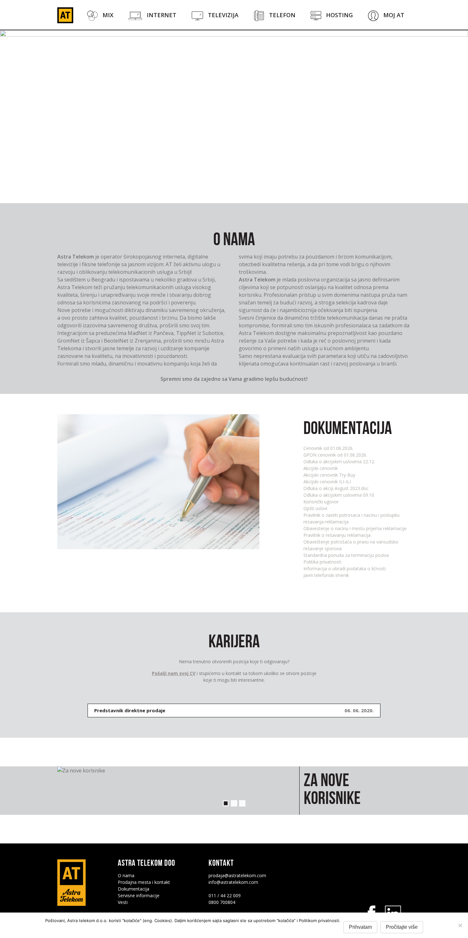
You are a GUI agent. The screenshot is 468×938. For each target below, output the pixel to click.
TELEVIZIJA (223, 15)
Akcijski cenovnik (320, 468)
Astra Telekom (65, 15)
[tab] (234, 710)
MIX (108, 15)
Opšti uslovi (315, 508)
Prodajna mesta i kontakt (144, 882)
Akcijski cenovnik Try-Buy (329, 475)
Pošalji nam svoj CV (173, 673)
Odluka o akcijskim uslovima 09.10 (338, 495)
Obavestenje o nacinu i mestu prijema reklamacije (355, 528)
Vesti (123, 902)
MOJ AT (393, 15)
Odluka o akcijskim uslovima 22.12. (339, 461)
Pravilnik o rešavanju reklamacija (337, 535)
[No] (460, 925)
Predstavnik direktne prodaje (129, 710)
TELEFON (282, 15)
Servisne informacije (139, 895)
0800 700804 (222, 902)
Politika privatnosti (322, 562)
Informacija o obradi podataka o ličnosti (344, 568)
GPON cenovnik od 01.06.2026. (335, 455)
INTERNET (161, 15)
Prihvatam (360, 927)
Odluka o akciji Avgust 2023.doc (336, 488)
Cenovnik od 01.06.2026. (328, 448)
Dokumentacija (133, 889)
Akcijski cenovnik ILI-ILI (327, 482)
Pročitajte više (402, 927)
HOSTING (339, 15)
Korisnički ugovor (321, 502)
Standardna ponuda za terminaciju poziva (346, 555)
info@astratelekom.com (233, 882)
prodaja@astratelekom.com (237, 875)
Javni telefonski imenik (326, 575)
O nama (126, 875)
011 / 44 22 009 (225, 895)
